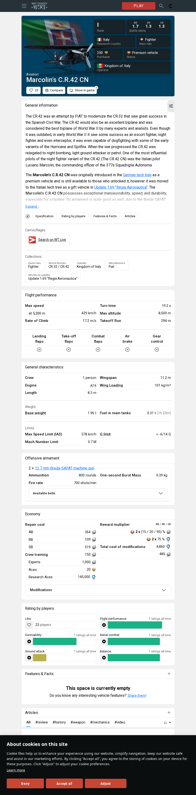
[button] (170, 106)
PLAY (139, 6)
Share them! (137, 695)
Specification (44, 216)
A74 (93, 385)
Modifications (41, 590)
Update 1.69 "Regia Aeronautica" (120, 187)
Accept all (64, 783)
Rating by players (73, 216)
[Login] (171, 6)
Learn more (16, 770)
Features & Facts (105, 216)
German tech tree (137, 175)
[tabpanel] (98, 484)
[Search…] (161, 6)
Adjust (105, 783)
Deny (25, 783)
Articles (130, 216)
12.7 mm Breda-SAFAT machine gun (64, 468)
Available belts (44, 493)
